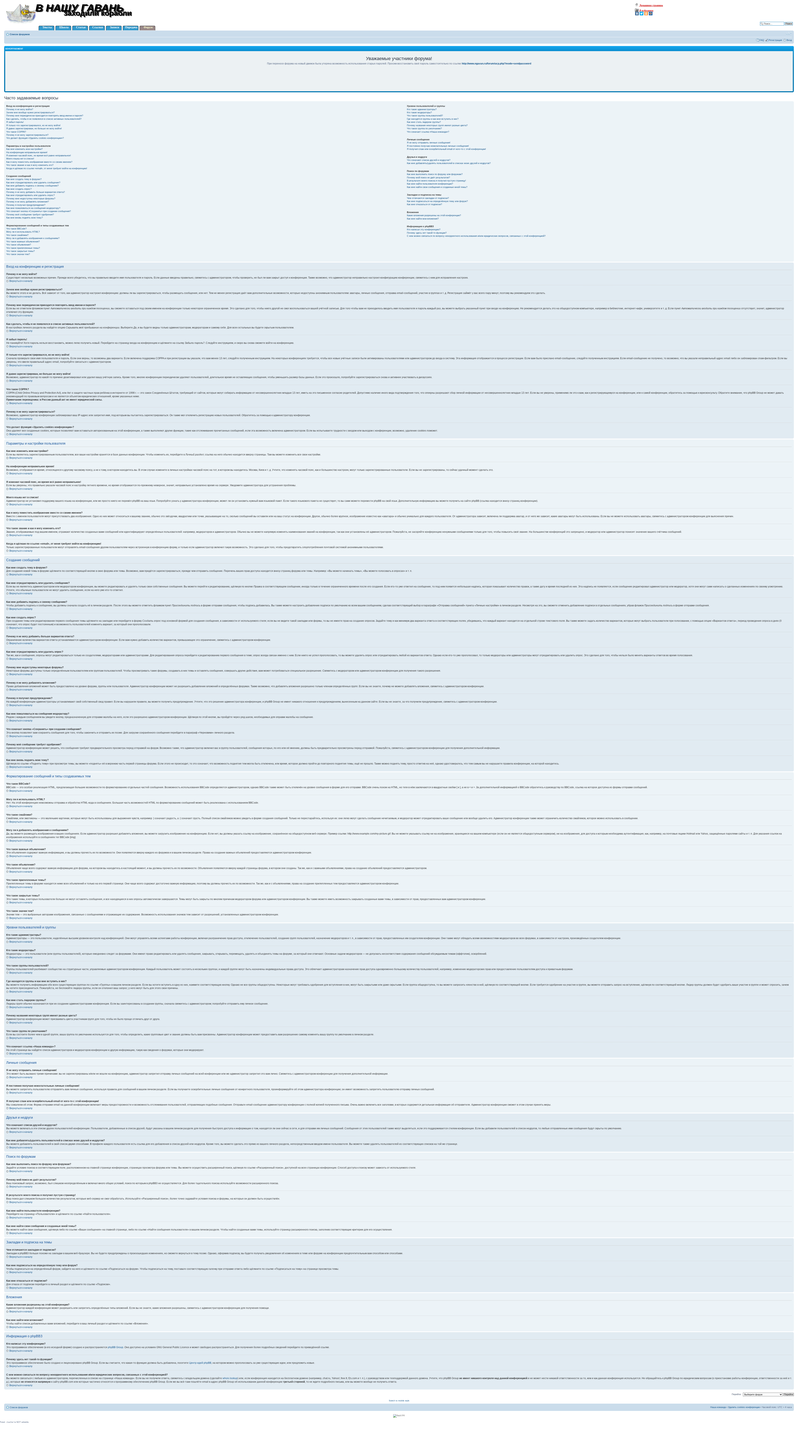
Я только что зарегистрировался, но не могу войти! (33, 125)
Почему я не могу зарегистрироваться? (27, 135)
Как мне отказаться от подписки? (424, 204)
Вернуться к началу (20, 281)
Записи (114, 27)
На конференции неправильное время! (26, 152)
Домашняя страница (651, 5)
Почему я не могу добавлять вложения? (27, 201)
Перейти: (736, 1394)
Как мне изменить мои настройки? (24, 149)
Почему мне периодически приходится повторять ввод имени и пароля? (44, 115)
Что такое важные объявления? (23, 241)
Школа (64, 27)
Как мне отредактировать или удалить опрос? (30, 195)
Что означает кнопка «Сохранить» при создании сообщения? (38, 211)
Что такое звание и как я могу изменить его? (29, 165)
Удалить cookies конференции (744, 1407)
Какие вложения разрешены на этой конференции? (434, 215)
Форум (148, 27)
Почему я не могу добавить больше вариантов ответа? (35, 192)
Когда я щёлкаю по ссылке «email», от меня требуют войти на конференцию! (46, 168)
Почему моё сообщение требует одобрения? (30, 214)
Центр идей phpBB (200, 1362)
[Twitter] (641, 13)
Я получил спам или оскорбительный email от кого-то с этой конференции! (446, 149)
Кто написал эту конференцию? (423, 229)
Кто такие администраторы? (422, 109)
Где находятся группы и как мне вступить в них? (432, 119)
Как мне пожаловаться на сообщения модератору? (33, 208)
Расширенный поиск (782, 27)
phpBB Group (115, 1347)
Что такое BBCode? (16, 228)
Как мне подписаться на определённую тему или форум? (437, 201)
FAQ (762, 40)
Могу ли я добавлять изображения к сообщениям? (32, 238)
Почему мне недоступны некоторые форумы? (30, 198)
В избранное (646, 10)
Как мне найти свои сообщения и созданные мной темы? (437, 187)
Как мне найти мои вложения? (423, 218)
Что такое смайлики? (17, 235)
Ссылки (97, 27)
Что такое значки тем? (18, 254)
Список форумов (20, 34)
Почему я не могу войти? (19, 109)
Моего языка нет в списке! (20, 158)
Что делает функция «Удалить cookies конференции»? (35, 138)
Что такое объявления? (18, 244)
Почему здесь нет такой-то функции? (427, 233)
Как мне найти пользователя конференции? (430, 183)
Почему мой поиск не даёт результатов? (428, 177)
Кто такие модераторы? (419, 112)
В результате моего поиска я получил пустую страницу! (436, 180)
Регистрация (775, 40)
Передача (131, 27)
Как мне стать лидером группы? (424, 122)
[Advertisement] (399, 81)
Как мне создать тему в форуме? (24, 179)
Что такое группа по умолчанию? (424, 128)
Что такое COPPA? (16, 132)
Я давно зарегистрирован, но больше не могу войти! (34, 128)
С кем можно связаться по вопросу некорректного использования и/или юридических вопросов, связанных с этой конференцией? (476, 236)
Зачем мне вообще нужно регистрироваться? (30, 112)
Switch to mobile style (399, 1400)
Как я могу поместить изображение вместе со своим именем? (39, 162)
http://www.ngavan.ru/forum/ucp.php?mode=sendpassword (496, 63)
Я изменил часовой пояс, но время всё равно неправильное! (38, 155)
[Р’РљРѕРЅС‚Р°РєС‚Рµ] (637, 13)
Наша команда (718, 1407)
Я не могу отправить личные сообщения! (428, 142)
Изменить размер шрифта (789, 33)
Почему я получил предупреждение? (25, 205)
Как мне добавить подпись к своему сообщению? (32, 185)
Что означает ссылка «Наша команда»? (428, 132)
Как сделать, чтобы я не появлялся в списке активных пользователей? (43, 119)
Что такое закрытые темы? (20, 251)
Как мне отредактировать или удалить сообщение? (33, 182)
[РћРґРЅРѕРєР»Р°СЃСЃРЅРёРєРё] (646, 13)
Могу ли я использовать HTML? (23, 232)
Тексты (47, 27)
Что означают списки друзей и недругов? (428, 160)
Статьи (81, 27)
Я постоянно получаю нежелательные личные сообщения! (438, 146)
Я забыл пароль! (15, 122)
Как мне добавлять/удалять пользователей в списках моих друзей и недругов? (449, 163)
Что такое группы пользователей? (425, 115)
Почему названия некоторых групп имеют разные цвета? (437, 125)
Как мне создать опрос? (19, 189)
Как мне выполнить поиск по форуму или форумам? (435, 174)
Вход (789, 40)
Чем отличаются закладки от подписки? (428, 198)
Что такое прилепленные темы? (23, 248)
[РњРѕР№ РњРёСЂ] (651, 13)
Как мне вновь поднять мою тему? (24, 217)
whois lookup (230, 1378)
